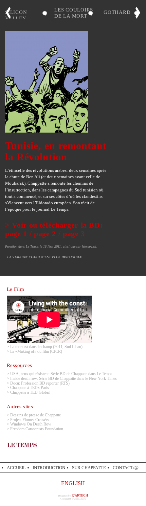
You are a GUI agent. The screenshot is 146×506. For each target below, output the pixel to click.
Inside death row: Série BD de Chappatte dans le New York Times (63, 378)
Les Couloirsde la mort (73, 13)
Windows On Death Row (30, 424)
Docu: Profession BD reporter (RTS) (40, 383)
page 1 (16, 233)
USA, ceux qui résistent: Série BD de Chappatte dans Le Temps (61, 374)
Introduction (49, 467)
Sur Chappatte (89, 467)
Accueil (16, 467)
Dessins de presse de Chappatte (35, 415)
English (73, 483)
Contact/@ (126, 467)
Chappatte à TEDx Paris (29, 388)
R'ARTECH (80, 495)
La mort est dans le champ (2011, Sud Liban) (46, 347)
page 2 (45, 233)
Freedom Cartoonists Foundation (36, 429)
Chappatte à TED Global (30, 392)
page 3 (74, 233)
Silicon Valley (16, 15)
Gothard (117, 12)
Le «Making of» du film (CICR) (36, 351)
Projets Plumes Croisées (29, 420)
